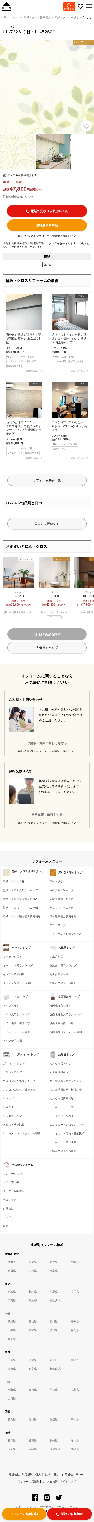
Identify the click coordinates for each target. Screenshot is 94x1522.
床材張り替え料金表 (62, 899)
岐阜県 (54, 1330)
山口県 (12, 1398)
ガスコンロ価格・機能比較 (19, 1089)
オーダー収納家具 (13, 1191)
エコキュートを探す (62, 1115)
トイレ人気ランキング (16, 1014)
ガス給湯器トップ (60, 1063)
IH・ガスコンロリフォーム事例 (22, 1133)
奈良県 (33, 1368)
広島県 (75, 1389)
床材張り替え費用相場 (63, 916)
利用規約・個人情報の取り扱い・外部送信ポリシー (53, 1474)
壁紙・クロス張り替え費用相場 (22, 916)
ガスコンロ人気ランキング (19, 1080)
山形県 (33, 1270)
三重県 (12, 1359)
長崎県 (54, 1440)
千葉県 (12, 1300)
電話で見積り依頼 (49, 211)
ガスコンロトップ (13, 1063)
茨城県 (12, 1291)
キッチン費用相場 (13, 974)
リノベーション (12, 1173)
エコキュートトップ (62, 1107)
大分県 (12, 1449)
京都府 (54, 1359)
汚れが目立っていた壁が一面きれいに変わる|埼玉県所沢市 (69, 416)
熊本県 (75, 1440)
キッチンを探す (12, 956)
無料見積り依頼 (47, 225)
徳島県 (12, 1419)
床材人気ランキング (62, 890)
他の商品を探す (50, 634)
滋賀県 (33, 1359)
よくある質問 (50, 1481)
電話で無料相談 (72, 1514)
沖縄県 (75, 1449)
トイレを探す (11, 1005)
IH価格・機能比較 (14, 1124)
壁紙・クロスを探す (15, 881)
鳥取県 (12, 1389)
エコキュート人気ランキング (67, 1124)
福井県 (75, 1321)
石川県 (54, 1321)
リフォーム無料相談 (24, 1514)
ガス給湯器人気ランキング (66, 1080)
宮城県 (75, 1262)
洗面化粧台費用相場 (62, 1023)
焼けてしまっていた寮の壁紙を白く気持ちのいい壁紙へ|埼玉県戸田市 (69, 329)
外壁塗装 (8, 1208)
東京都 (33, 1300)
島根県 (33, 1389)
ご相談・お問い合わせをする (47, 743)
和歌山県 (55, 1368)
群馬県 (54, 1291)
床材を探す (56, 881)
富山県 (33, 1321)
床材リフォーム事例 (62, 907)
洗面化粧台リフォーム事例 (66, 1031)
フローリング (58, 925)
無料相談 (69, 8)
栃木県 (33, 1291)
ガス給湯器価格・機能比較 (66, 1089)
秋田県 (12, 1270)
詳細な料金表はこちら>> (18, 196)
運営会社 (14, 1474)
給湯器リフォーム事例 (63, 1150)
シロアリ (8, 1217)
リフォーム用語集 (28, 1481)
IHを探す (8, 1107)
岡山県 (54, 1389)
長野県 (33, 1330)
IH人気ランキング (14, 1115)
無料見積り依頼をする (47, 814)
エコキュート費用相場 (63, 1142)
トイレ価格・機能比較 (16, 1023)
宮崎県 (33, 1449)
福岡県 (12, 1440)
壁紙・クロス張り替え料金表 (20, 899)
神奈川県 (55, 1300)
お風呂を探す (58, 956)
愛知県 (12, 1338)
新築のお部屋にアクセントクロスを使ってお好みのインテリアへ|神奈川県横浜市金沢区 (24, 418)
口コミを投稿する (47, 523)
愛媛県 (54, 1419)
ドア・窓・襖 (11, 1182)
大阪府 (75, 1359)
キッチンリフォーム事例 (18, 982)
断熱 (6, 1226)
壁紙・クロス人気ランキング (20, 890)
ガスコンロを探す (13, 1072)
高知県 (75, 1419)
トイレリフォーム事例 (16, 1031)
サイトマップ (68, 1481)
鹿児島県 (55, 1449)
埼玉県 (75, 1291)
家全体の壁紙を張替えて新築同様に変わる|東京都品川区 (24, 350)
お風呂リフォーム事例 (63, 982)
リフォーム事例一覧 (47, 480)
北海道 (12, 1262)
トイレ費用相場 (12, 1040)
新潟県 (12, 1321)
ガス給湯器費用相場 (62, 1098)
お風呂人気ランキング (63, 965)
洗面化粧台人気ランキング (66, 1014)
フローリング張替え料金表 (66, 934)
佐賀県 (33, 1440)
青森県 (33, 1262)
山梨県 (12, 1330)
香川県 (33, 1419)
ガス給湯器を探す (60, 1072)
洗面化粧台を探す (60, 1005)
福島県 (54, 1270)
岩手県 (54, 1262)
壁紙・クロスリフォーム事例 (20, 907)
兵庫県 (12, 1368)
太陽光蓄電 (9, 1199)
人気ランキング (47, 647)
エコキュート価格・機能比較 (67, 1133)
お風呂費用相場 (59, 974)
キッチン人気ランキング (18, 965)
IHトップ (8, 1098)
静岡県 (75, 1330)
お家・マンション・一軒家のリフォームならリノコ (47, 1506)
